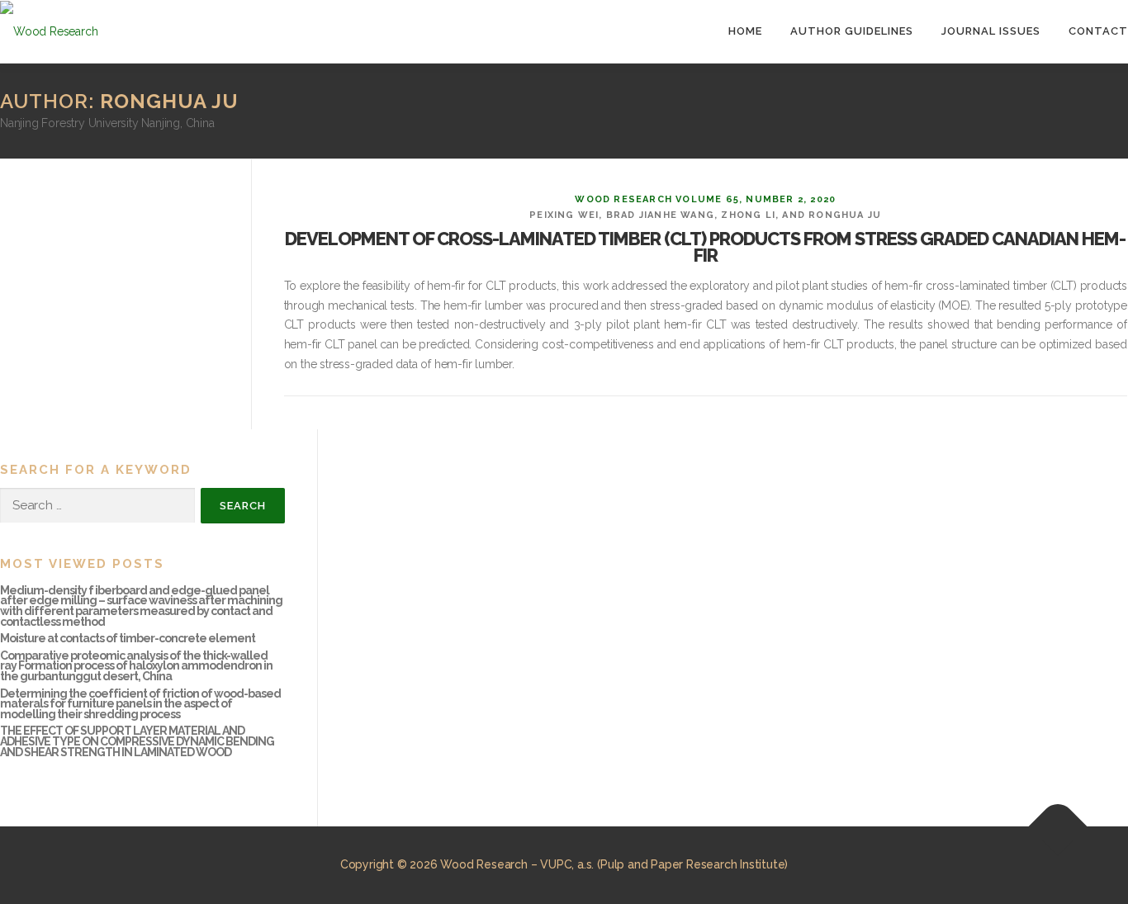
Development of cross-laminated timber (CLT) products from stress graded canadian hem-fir (705, 247)
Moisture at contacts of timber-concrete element (127, 638)
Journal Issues (990, 31)
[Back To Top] (1058, 827)
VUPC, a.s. (567, 864)
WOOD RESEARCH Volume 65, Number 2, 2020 (705, 199)
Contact (1098, 31)
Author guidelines (851, 31)
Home (745, 31)
